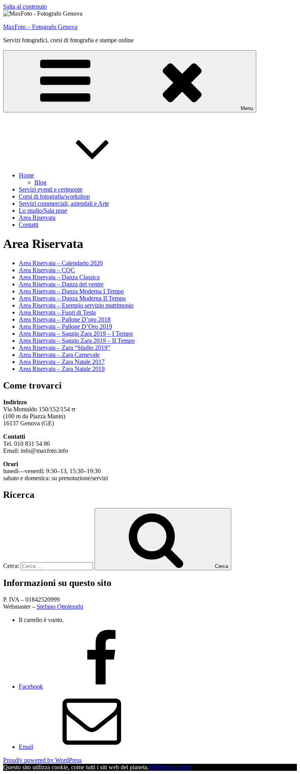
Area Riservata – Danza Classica (59, 277)
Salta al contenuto (25, 6)
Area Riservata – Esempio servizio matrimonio (76, 305)
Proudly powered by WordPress (42, 760)
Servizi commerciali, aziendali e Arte (64, 203)
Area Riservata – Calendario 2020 (61, 263)
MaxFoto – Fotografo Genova (40, 27)
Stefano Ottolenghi (60, 606)
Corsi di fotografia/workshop (54, 196)
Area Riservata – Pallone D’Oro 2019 (65, 326)
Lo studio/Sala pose (43, 210)
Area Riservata (37, 217)
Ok (153, 767)
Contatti (28, 224)
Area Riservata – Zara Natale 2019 (62, 368)
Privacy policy (174, 767)
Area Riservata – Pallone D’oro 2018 (65, 319)
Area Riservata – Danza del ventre (61, 284)
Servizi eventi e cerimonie (50, 189)
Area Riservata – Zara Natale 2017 (62, 361)
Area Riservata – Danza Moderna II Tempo (72, 298)
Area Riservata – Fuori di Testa (57, 312)
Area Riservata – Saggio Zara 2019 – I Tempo (76, 333)
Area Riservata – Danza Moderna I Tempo (71, 291)
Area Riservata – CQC (47, 270)
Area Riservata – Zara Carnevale (59, 354)
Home (26, 175)
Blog (40, 182)
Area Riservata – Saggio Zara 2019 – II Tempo (77, 340)
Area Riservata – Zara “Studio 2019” (64, 347)
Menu (247, 108)
